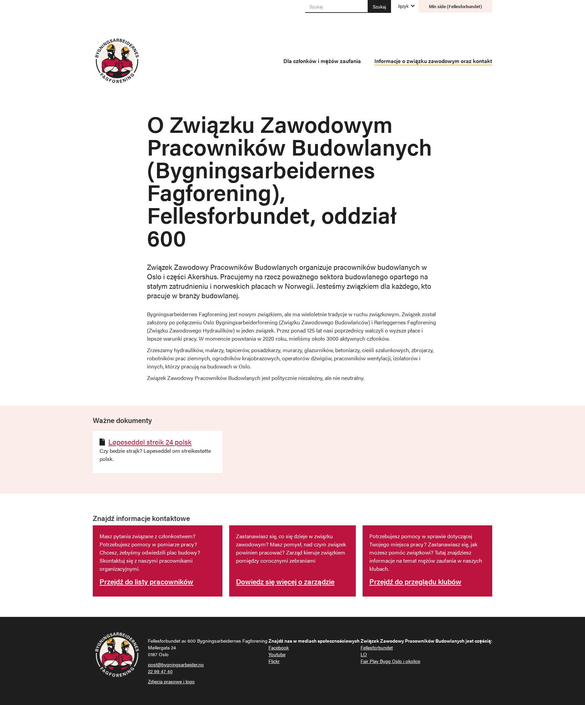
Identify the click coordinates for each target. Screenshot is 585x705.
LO (364, 654)
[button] (403, 6)
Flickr (274, 661)
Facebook (278, 647)
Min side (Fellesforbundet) (455, 6)
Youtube (276, 654)
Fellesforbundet (377, 647)
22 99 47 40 (160, 671)
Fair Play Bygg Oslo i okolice (390, 661)
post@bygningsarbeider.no (176, 664)
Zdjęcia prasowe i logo (171, 681)
